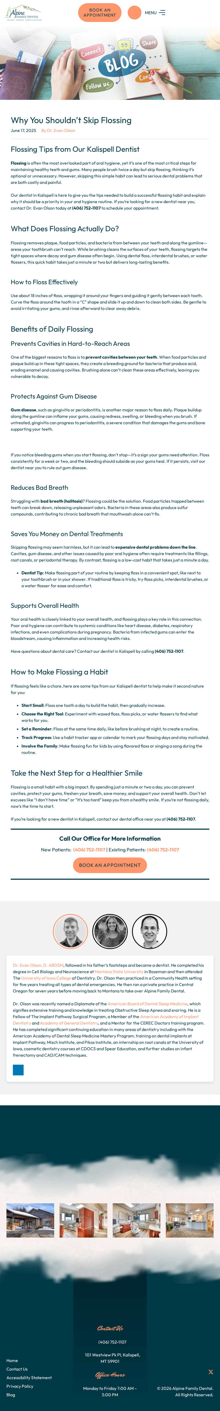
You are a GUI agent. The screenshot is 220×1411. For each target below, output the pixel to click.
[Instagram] (181, 1372)
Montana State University (119, 971)
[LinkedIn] (18, 1070)
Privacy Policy (19, 1386)
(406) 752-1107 (88, 850)
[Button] (134, 12)
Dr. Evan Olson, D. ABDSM (38, 965)
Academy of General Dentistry (69, 1023)
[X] (211, 1372)
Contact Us (17, 1369)
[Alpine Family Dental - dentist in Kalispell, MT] (30, 1220)
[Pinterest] (201, 1372)
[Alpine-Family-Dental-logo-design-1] (24, 13)
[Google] (191, 1372)
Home (12, 1360)
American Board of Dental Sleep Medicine (148, 1003)
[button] (180, 12)
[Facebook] (171, 1372)
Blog (10, 1394)
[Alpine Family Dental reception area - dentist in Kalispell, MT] (190, 1220)
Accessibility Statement (29, 1377)
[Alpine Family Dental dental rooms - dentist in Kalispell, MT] (136, 1220)
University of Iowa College (46, 978)
